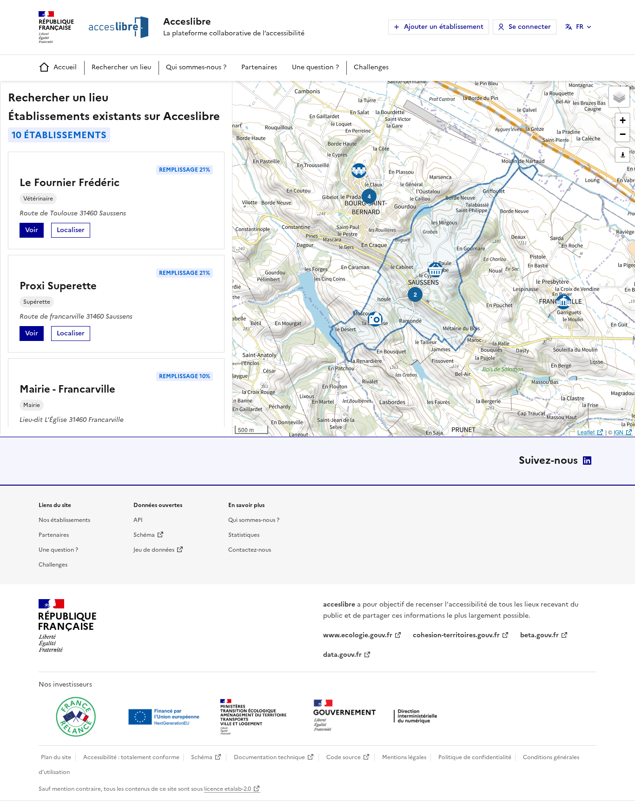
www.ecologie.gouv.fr (357, 635)
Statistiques (243, 535)
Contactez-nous (249, 550)
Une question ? (315, 67)
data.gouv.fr (342, 655)
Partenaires (259, 67)
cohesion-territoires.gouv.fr (456, 635)
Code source (343, 757)
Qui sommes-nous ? (196, 67)
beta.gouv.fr (539, 635)
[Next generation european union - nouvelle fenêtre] (165, 717)
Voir (34, 231)
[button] (619, 97)
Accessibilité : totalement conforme (131, 757)
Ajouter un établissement (443, 27)
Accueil (65, 67)
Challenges (371, 67)
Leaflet (586, 432)
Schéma (144, 535)
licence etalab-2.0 (227, 789)
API (138, 520)
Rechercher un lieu (121, 67)
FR (579, 27)
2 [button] (415, 294)
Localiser (73, 231)
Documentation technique (269, 757)
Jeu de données (153, 550)
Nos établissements (64, 520)
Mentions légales (404, 757)
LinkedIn (587, 460)
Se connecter (530, 27)
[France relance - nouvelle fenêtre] (76, 717)
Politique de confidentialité (474, 757)
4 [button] (369, 196)
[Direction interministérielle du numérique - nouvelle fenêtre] (377, 716)
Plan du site (56, 757)
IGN (618, 432)
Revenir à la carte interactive (305, 92)
